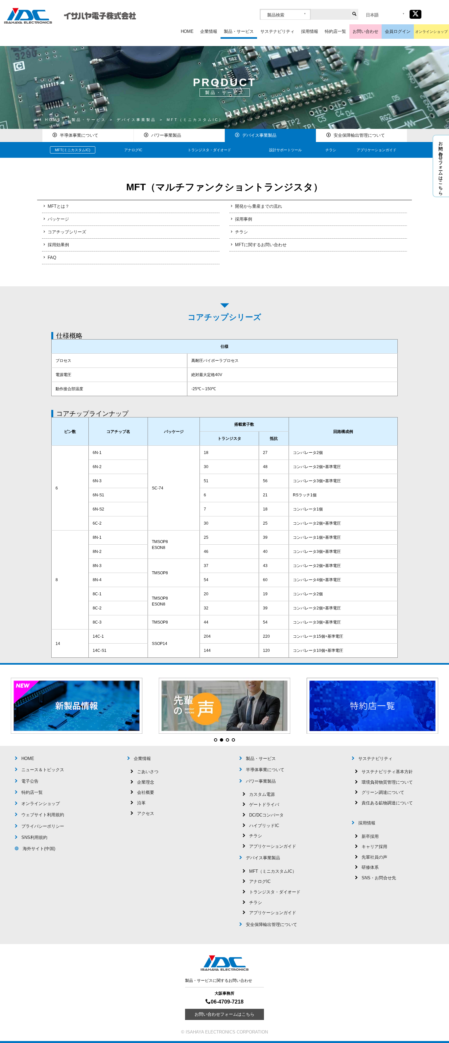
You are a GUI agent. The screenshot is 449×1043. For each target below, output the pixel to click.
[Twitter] (415, 14)
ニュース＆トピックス (42, 769)
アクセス (145, 813)
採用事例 (243, 219)
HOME (187, 31)
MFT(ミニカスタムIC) (72, 150)
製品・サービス (239, 31)
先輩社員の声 (374, 857)
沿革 (141, 802)
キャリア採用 (374, 846)
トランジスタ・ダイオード (209, 150)
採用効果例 (58, 244)
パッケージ (58, 219)
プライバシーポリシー (42, 826)
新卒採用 (370, 836)
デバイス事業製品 (259, 135)
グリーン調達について (383, 792)
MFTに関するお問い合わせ (261, 244)
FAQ (52, 257)
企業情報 (208, 31)
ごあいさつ (147, 771)
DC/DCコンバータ (266, 815)
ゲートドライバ (264, 804)
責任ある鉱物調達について (387, 802)
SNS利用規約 (34, 837)
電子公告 (29, 781)
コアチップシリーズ (67, 231)
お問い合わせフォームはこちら (440, 166)
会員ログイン (398, 31)
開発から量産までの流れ (258, 206)
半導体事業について (79, 135)
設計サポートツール (285, 150)
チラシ (330, 150)
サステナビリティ (277, 31)
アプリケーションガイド (376, 150)
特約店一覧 (335, 31)
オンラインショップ (431, 32)
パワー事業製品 (166, 135)
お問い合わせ (365, 31)
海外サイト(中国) (39, 848)
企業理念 (145, 782)
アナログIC (133, 150)
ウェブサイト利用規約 (42, 814)
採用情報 (309, 31)
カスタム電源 (262, 794)
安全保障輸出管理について (359, 135)
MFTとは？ (58, 206)
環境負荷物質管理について (387, 782)
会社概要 (145, 792)
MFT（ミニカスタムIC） (272, 871)
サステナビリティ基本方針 (387, 771)
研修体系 (370, 867)
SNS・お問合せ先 (379, 877)
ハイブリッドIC (264, 825)
